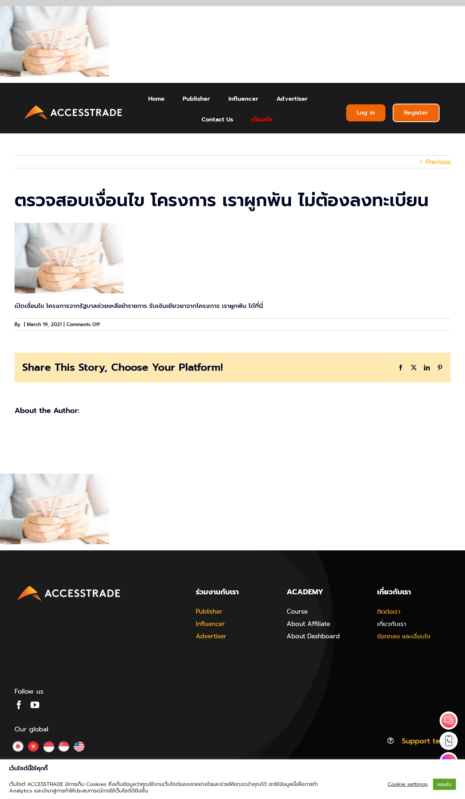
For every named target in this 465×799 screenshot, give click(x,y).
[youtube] (35, 704)
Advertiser (211, 636)
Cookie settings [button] (408, 784)
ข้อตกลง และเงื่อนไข (403, 636)
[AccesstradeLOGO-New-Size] (73, 106)
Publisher (209, 611)
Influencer (210, 624)
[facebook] (19, 704)
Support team (426, 740)
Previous (438, 161)
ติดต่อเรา (388, 611)
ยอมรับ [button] (444, 784)
